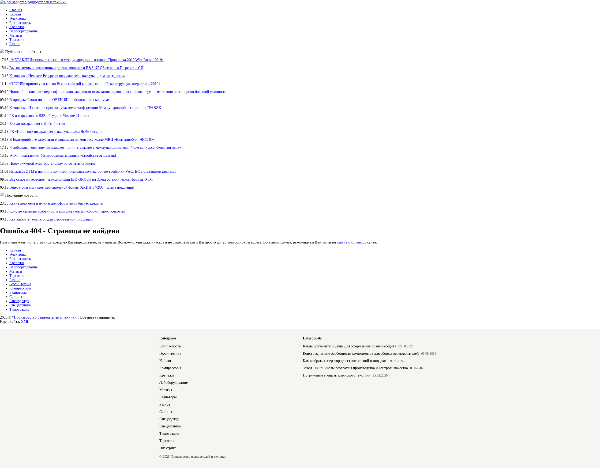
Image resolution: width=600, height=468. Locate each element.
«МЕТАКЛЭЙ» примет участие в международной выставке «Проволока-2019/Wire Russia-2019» (86, 60)
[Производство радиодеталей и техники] (33, 2)
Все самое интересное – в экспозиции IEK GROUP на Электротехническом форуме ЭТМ (81, 179)
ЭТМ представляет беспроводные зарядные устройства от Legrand (62, 155)
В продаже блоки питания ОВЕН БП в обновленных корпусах (59, 100)
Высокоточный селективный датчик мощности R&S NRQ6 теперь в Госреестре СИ (76, 68)
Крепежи (16, 27)
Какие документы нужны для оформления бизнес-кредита (56, 203)
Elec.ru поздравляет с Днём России (37, 124)
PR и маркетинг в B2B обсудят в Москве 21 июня (49, 116)
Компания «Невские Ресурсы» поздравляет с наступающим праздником (67, 76)
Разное (14, 44)
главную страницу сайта (356, 242)
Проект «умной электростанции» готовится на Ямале (52, 163)
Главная (15, 10)
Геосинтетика (20, 284)
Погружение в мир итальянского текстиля (336, 375)
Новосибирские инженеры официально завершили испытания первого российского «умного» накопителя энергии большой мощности (117, 92)
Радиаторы (18, 292)
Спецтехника (20, 305)
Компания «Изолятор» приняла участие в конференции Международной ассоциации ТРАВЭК (85, 108)
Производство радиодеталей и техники (45, 317)
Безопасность (20, 23)
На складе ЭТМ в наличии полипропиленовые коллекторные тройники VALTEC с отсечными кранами (92, 171)
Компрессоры (20, 288)
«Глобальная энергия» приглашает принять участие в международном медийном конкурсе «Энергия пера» (95, 147)
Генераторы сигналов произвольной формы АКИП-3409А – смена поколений (71, 187)
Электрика (17, 18)
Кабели (15, 14)
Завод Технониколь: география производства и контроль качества (355, 368)
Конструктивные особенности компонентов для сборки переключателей (67, 211)
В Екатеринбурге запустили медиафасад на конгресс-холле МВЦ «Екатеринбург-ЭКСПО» (82, 139)
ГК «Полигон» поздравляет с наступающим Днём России (55, 131)
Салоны (15, 297)
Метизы (15, 35)
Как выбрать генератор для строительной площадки (51, 219)
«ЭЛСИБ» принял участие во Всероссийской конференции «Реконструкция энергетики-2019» (84, 84)
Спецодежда (19, 301)
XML (25, 321)
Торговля (16, 40)
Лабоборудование (23, 31)
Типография (19, 309)
